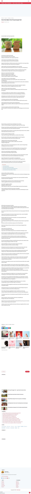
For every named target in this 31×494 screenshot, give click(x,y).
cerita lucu (12, 426)
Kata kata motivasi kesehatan (19, 347)
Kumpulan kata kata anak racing (4, 347)
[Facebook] (2, 328)
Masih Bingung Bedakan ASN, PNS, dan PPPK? (10, 415)
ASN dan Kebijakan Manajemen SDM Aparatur (10, 417)
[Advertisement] (15, 10)
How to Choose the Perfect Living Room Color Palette (11, 418)
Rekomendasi (9, 3)
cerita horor (8, 426)
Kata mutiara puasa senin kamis (8, 167)
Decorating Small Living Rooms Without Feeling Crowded (11, 420)
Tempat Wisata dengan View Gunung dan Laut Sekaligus (17, 398)
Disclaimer (17, 483)
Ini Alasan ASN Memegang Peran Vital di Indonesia (10, 414)
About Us (17, 482)
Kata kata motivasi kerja (11, 338)
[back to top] (29, 492)
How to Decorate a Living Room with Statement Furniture (11, 419)
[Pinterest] (9, 328)
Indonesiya (3, 485)
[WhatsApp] (10, 328)
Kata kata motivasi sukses (26, 347)
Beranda (17, 481)
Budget (22, 3)
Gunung (16, 3)
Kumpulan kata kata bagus (12, 347)
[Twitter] (3, 328)
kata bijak (22, 426)
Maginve (2, 486)
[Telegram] (6, 328)
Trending (2, 3)
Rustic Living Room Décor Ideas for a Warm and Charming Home (13, 421)
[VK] (4, 328)
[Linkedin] (7, 328)
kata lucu (25, 426)
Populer (6, 3)
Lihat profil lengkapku (4, 476)
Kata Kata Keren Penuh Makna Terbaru (9, 169)
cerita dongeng (4, 426)
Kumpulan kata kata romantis (4, 338)
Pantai (14, 3)
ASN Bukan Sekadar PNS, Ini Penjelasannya (9, 416)
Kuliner (19, 3)
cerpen (16, 426)
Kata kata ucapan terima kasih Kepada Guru (10, 168)
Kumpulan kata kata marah (19, 338)
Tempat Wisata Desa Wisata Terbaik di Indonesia (15, 394)
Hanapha (2, 484)
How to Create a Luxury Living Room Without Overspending (12, 422)
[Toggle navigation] (28, 1)
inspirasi (19, 426)
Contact (17, 487)
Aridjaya (2, 481)
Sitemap (17, 486)
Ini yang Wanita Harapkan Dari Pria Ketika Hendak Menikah (17, 407)
